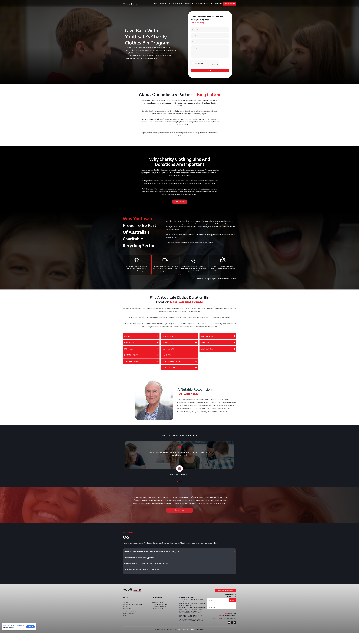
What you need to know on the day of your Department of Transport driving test (191, 620)
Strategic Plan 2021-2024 (130, 611)
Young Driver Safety (158, 602)
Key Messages (127, 609)
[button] (177, 481)
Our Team (126, 602)
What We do (126, 600)
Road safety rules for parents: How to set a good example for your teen (191, 612)
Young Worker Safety (158, 600)
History (125, 606)
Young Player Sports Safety (160, 604)
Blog (124, 615)
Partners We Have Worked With (132, 604)
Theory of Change (128, 613)
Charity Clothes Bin (157, 609)
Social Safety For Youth (159, 606)
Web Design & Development (186, 629)
